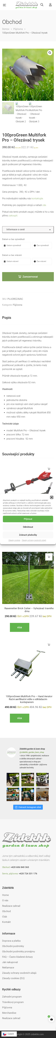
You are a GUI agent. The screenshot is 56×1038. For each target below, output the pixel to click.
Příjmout (28, 519)
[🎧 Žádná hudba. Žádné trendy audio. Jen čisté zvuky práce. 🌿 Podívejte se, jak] (42, 779)
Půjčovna (17, 304)
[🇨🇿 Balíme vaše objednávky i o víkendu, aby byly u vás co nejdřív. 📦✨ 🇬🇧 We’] (42, 794)
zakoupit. (13, 215)
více (49, 469)
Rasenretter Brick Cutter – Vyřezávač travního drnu (29, 610)
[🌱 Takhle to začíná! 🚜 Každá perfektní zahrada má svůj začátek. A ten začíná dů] (28, 794)
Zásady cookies (14, 540)
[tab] (28, 318)
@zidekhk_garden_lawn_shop (32, 752)
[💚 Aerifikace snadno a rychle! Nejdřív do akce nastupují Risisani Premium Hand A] (28, 779)
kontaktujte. (38, 198)
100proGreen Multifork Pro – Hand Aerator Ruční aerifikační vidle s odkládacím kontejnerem (29, 699)
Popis (6, 318)
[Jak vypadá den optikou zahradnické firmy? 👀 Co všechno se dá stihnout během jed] (13, 794)
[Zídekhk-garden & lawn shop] (26, 5)
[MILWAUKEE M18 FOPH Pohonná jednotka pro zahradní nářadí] (28, 490)
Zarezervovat (30, 276)
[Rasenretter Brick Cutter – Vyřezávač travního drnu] (28, 578)
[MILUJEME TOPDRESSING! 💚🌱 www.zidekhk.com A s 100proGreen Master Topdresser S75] (13, 779)
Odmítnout (28, 527)
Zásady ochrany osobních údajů (34, 540)
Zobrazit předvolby (28, 535)
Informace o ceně (15, 229)
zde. (44, 205)
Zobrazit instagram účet (29, 807)
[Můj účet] (50, 5)
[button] (51, 497)
